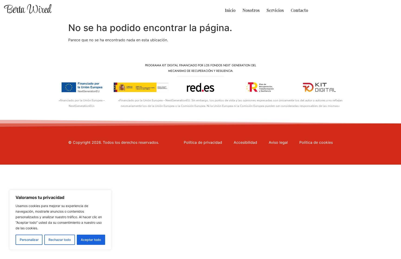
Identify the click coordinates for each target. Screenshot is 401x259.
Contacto (299, 10)
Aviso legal (278, 142)
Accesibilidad (245, 142)
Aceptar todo (91, 240)
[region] (60, 220)
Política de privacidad (203, 142)
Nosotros (251, 10)
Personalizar (29, 240)
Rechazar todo (60, 240)
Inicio (230, 10)
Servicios (275, 10)
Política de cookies (316, 142)
